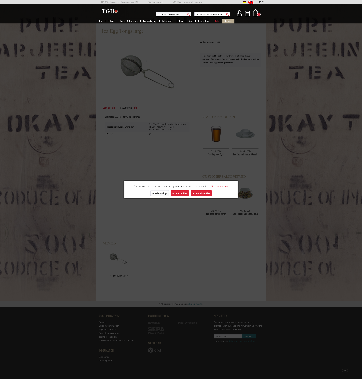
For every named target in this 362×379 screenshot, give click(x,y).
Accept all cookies (201, 193)
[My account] (239, 12)
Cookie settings (159, 193)
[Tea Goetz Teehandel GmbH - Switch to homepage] (110, 11)
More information (219, 186)
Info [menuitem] (262, 2)
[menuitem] (187, 14)
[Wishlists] (247, 12)
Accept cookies (179, 193)
